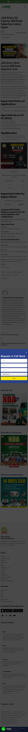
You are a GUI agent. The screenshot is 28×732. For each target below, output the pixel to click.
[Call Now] (3, 729)
